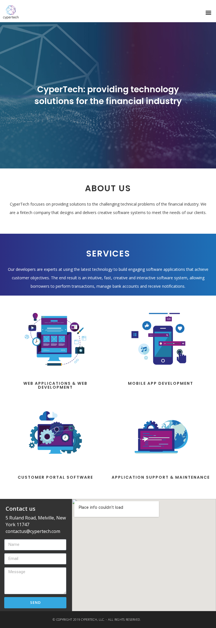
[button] (208, 12)
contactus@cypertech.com (33, 531)
